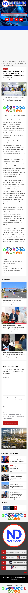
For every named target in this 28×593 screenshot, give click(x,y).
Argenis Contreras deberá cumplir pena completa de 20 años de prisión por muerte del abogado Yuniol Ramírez (13, 354)
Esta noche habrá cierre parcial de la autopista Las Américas (12, 301)
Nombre (5, 397)
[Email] (10, 110)
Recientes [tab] (6, 453)
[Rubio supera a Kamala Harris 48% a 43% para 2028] (5, 459)
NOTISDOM (6, 79)
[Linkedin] (20, 107)
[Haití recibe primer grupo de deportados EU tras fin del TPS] (5, 477)
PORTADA (11, 321)
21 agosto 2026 (12, 304)
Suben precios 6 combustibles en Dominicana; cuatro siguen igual (16, 469)
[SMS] (14, 110)
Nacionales (5, 69)
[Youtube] (21, 19)
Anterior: (13, 261)
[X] (10, 107)
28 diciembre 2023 (14, 79)
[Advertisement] (14, 45)
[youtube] (15, 508)
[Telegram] (23, 107)
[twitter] (12, 508)
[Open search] (2, 14)
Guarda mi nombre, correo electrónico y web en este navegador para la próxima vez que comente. (13, 416)
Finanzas (11, 465)
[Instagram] (11, 19)
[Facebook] (7, 19)
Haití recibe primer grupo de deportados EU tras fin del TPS (16, 478)
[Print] (17, 110)
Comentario (6, 377)
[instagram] (8, 508)
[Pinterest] (7, 110)
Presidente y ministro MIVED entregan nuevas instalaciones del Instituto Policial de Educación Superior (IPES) (13, 327)
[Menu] (14, 28)
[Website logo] (14, 4)
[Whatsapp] (4, 107)
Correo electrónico (18, 398)
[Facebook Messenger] (17, 107)
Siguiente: (12, 269)
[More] (20, 110)
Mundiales (12, 458)
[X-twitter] (16, 19)
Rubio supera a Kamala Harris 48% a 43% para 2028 (17, 460)
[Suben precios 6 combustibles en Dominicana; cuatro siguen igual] (5, 468)
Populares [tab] (14, 453)
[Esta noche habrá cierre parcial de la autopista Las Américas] (14, 290)
